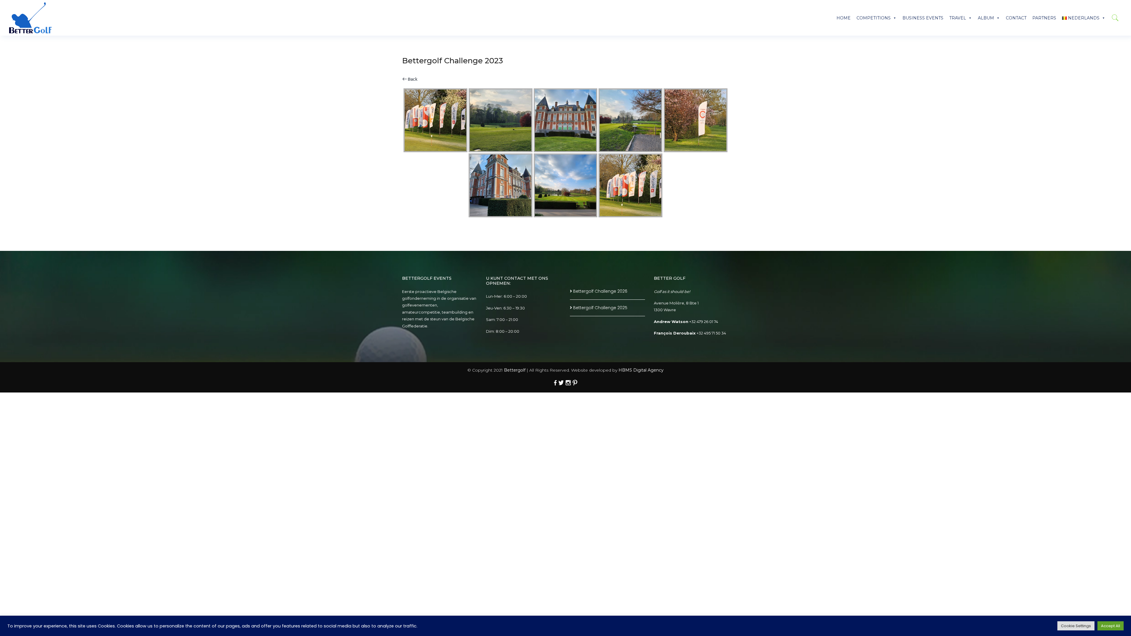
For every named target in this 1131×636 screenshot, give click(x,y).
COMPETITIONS (873, 18)
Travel (957, 18)
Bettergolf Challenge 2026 (600, 291)
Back (412, 79)
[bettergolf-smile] (30, 17)
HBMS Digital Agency (641, 370)
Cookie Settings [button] (1076, 626)
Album (986, 18)
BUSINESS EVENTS (922, 18)
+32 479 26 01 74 (703, 321)
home (843, 18)
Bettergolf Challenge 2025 (600, 308)
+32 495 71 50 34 (711, 333)
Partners (1044, 18)
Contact (1016, 18)
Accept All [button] (1110, 626)
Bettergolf (514, 370)
